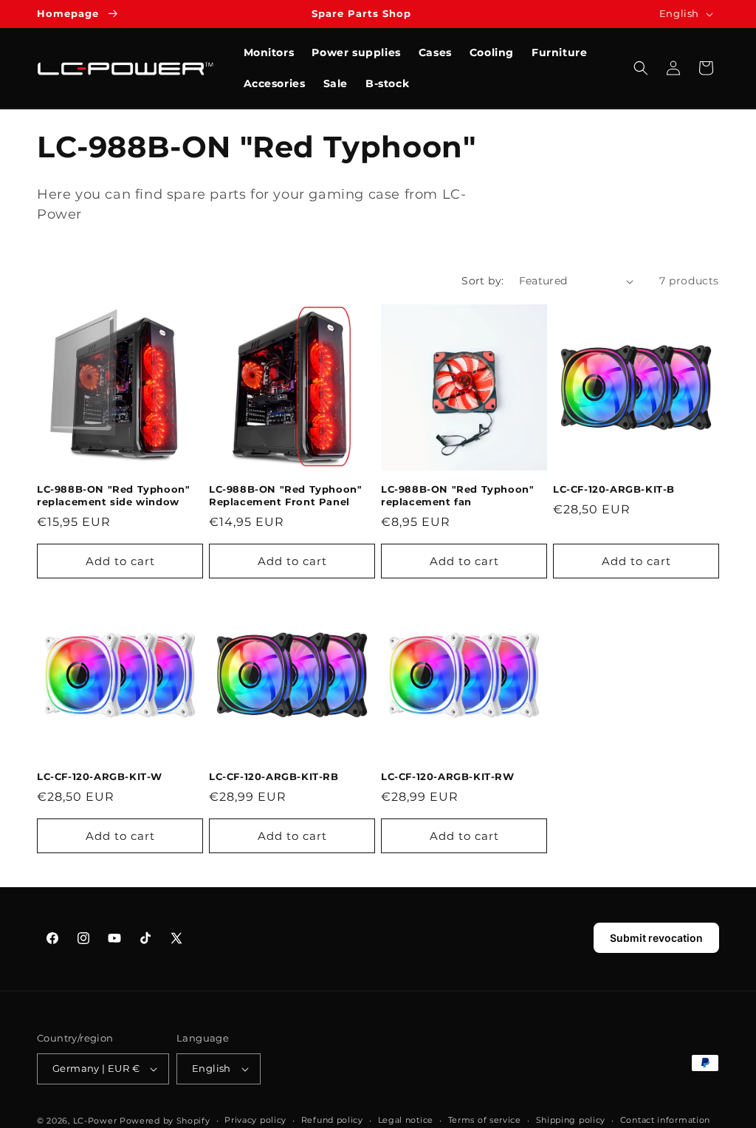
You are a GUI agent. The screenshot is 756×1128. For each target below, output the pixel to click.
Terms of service (484, 1120)
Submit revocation (656, 938)
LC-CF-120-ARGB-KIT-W (99, 776)
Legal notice (405, 1120)
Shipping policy (571, 1120)
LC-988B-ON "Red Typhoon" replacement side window (113, 495)
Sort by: (482, 280)
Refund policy (332, 1120)
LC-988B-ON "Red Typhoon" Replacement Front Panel (285, 495)
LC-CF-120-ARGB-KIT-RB (274, 776)
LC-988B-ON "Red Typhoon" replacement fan (457, 495)
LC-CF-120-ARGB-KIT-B (614, 489)
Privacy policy (255, 1120)
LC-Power (95, 1120)
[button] (641, 68)
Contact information (665, 1120)
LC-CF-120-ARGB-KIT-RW (448, 776)
